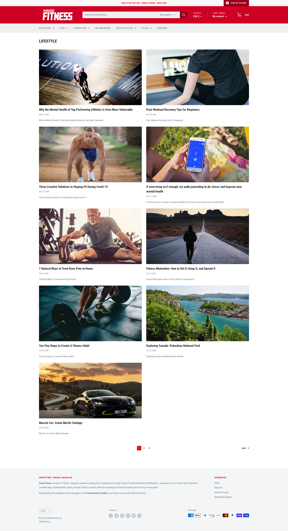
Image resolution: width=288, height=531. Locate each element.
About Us (218, 487)
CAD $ (43, 511)
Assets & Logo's (221, 492)
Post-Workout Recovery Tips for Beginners (173, 109)
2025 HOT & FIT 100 (124, 28)
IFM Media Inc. (44, 521)
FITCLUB (144, 28)
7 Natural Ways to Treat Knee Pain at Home (66, 268)
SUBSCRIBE (162, 28)
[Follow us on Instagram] (122, 516)
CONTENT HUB (79, 28)
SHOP (62, 28)
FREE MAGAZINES (103, 28)
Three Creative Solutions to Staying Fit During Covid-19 (73, 187)
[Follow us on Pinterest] (128, 516)
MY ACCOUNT (45, 28)
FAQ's (216, 483)
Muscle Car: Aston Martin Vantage (60, 423)
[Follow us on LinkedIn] (139, 516)
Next (244, 448)
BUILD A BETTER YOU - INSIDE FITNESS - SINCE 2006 (144, 3)
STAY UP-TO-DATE (238, 3)
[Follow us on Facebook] (111, 516)
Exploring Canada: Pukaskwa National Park (173, 346)
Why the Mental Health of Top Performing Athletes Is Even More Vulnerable (86, 109)
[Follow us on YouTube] (134, 516)
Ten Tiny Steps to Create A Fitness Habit (64, 346)
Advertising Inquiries (223, 497)
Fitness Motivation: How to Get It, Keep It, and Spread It (180, 268)
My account (218, 16)
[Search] (183, 15)
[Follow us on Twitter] (116, 516)
